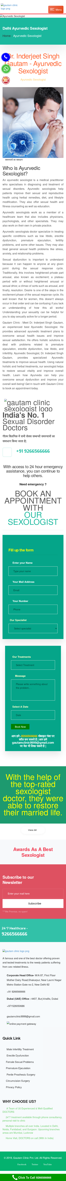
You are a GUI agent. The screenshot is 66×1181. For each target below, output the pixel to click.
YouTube (47, 1164)
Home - (8, 35)
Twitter (35, 1164)
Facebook (21, 1164)
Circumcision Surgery (17, 1080)
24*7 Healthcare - (15, 931)
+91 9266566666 (33, 451)
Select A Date (20, 706)
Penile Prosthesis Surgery (20, 1074)
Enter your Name (22, 563)
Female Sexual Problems (19, 1062)
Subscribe (34, 903)
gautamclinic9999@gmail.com (23, 1016)
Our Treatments (21, 657)
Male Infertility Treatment (19, 1049)
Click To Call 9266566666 (34, 1177)
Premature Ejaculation (17, 1068)
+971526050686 (16, 1006)
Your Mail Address (23, 582)
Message (20, 676)
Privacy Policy (13, 1087)
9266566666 (29, 736)
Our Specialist (18, 620)
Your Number (20, 601)
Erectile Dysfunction (17, 1055)
